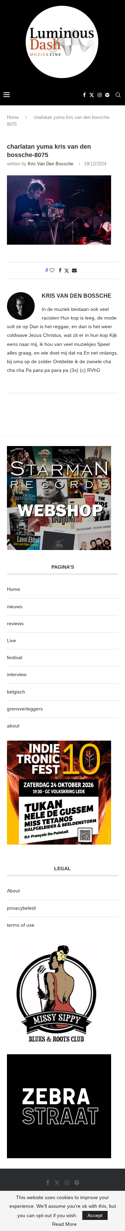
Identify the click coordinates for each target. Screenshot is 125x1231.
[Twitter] (91, 95)
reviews (15, 623)
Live (11, 640)
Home (13, 117)
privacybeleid (21, 908)
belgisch (16, 692)
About (13, 890)
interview (16, 674)
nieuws (14, 606)
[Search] (118, 95)
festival (14, 657)
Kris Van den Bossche (50, 163)
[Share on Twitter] (66, 270)
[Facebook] (84, 95)
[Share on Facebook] (60, 270)
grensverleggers (25, 708)
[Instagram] (100, 95)
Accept (95, 1215)
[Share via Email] (74, 270)
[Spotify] (107, 95)
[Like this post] (52, 270)
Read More (64, 1224)
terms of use (20, 925)
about (13, 725)
